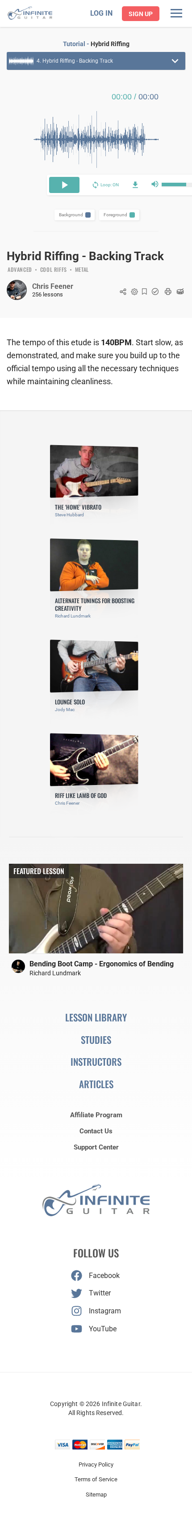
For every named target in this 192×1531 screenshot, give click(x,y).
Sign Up (141, 13)
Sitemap (96, 1494)
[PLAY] (64, 185)
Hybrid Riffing (110, 43)
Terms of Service (96, 1479)
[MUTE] (155, 185)
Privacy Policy (96, 1464)
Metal (82, 270)
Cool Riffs (53, 270)
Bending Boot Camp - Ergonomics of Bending (101, 964)
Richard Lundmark (55, 973)
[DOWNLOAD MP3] (135, 185)
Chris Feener (52, 286)
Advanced (20, 270)
